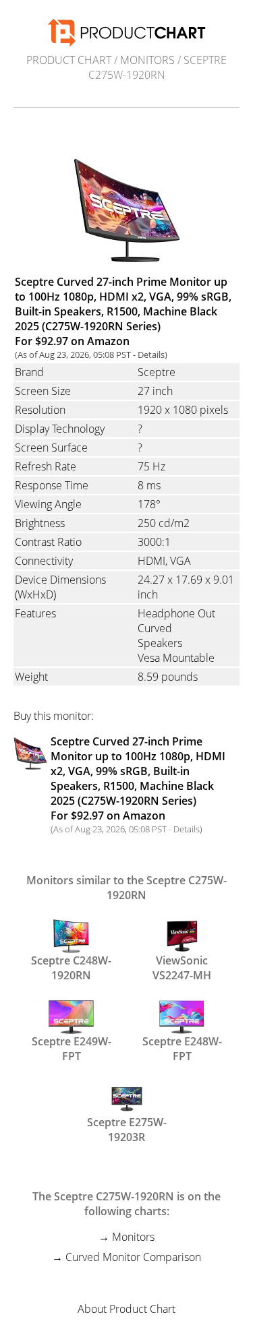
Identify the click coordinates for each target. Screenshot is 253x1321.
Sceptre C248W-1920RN (71, 966)
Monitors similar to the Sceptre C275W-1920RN (126, 887)
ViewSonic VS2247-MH (181, 966)
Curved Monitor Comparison (133, 1257)
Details (151, 354)
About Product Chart (126, 1308)
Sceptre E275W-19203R (127, 1128)
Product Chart (68, 60)
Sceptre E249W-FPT (71, 1047)
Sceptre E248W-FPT (182, 1047)
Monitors (147, 60)
